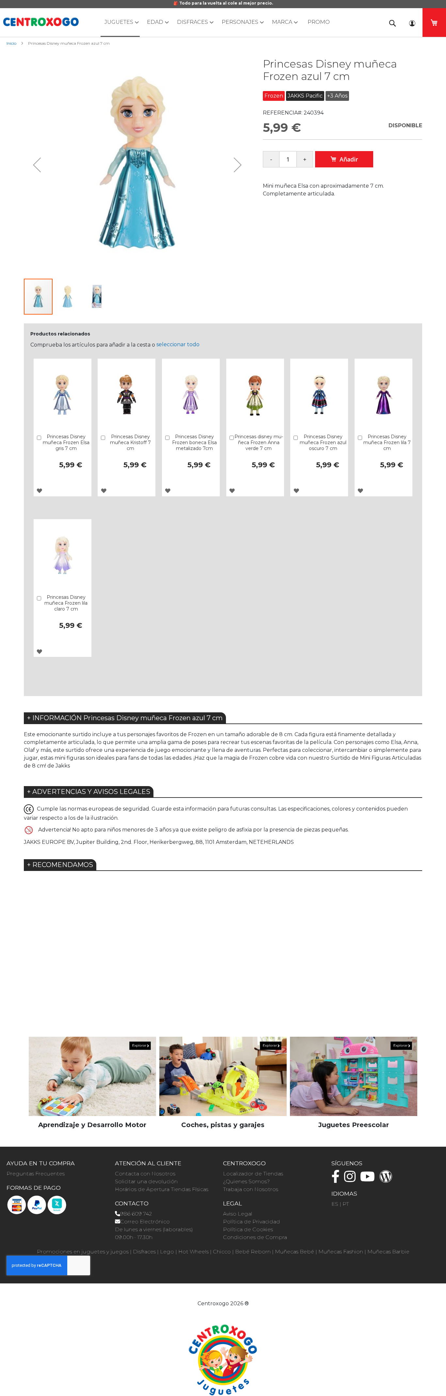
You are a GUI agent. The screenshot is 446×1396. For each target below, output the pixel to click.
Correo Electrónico (145, 1221)
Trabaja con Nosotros (250, 1189)
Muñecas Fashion (340, 1252)
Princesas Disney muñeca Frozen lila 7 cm (387, 442)
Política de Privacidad (251, 1221)
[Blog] (387, 1179)
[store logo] (41, 22)
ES (334, 1204)
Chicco (222, 1252)
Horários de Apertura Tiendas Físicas (161, 1189)
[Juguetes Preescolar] (353, 1076)
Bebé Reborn (253, 1252)
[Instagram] (351, 1179)
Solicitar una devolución (146, 1181)
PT (345, 1204)
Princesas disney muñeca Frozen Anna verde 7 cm (258, 442)
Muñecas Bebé (294, 1252)
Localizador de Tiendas (253, 1174)
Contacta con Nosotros (145, 1174)
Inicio (11, 43)
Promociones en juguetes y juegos (83, 1252)
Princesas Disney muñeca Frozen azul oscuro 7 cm (323, 442)
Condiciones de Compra (255, 1237)
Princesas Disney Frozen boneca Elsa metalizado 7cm (194, 442)
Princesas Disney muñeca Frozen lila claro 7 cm (66, 603)
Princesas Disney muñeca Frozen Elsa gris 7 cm (66, 442)
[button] (37, 164)
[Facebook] (337, 1179)
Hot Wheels (193, 1252)
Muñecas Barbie (388, 1252)
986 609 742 (136, 1214)
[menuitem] (120, 22)
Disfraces (144, 1252)
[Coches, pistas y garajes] (223, 1076)
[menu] (223, 22)
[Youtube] (369, 1179)
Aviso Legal (237, 1214)
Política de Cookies (248, 1229)
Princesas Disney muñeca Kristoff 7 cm (130, 442)
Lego (167, 1252)
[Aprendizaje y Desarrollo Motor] (92, 1076)
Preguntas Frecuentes (36, 1174)
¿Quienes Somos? (246, 1181)
